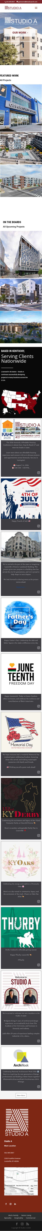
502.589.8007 (10, 2)
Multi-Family (13, 1215)
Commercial (30, 1218)
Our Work (19, 32)
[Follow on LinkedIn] (15, 1204)
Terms (35, 1185)
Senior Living (26, 1215)
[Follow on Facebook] (6, 1204)
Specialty (7, 1218)
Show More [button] (21, 1095)
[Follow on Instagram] (10, 1204)
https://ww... (21, 587)
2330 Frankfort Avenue (12, 1158)
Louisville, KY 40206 (11, 1161)
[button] (21, 448)
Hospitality (18, 1218)
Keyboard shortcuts (9, 1185)
